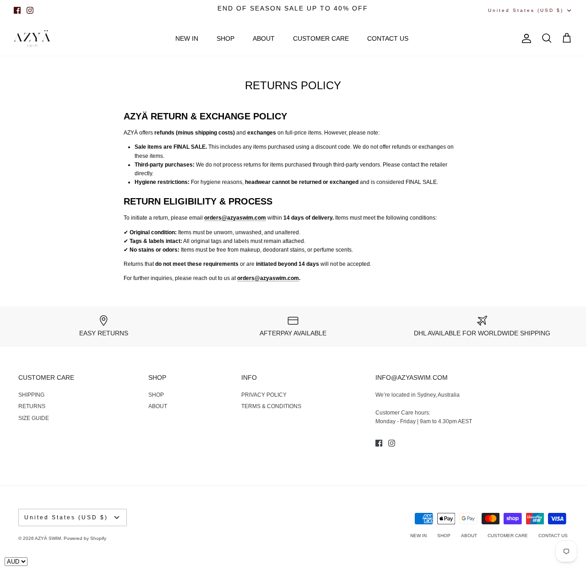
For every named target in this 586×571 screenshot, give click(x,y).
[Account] (524, 38)
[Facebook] (17, 10)
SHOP (225, 38)
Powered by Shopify (85, 538)
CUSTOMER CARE (321, 38)
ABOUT (264, 38)
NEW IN (186, 38)
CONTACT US (387, 38)
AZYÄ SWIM (48, 538)
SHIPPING (31, 395)
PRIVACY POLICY (264, 395)
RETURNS (31, 406)
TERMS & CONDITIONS (271, 406)
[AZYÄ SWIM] (32, 38)
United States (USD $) (526, 10)
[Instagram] (30, 10)
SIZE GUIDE (33, 418)
